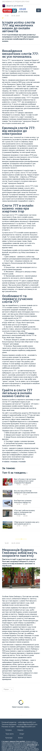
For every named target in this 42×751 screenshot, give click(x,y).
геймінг (6, 462)
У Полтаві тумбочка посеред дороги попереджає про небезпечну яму (24, 512)
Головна (8, 730)
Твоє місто (9, 734)
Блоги (20, 738)
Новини (20, 730)
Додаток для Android (14, 6)
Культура (8, 738)
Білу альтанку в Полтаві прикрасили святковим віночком (25, 492)
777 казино (29, 333)
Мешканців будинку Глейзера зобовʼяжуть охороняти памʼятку (19, 553)
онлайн (22, 462)
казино (15, 462)
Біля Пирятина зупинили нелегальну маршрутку (22, 501)
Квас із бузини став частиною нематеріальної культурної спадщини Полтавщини (25, 481)
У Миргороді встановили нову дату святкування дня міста (26, 523)
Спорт (21, 734)
